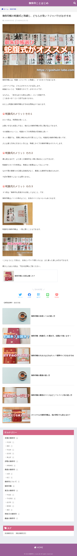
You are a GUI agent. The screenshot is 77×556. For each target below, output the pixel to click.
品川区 (10, 502)
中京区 (10, 442)
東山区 (10, 457)
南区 (9, 446)
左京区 (10, 453)
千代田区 (11, 498)
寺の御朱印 (9, 533)
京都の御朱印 (11, 438)
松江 (9, 477)
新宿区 (10, 506)
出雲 (9, 474)
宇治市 (10, 450)
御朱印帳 (17, 303)
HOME (39, 547)
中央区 (10, 495)
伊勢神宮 (11, 465)
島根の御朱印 (11, 470)
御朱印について (12, 482)
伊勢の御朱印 (11, 461)
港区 (9, 510)
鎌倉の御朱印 (11, 518)
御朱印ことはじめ (39, 3)
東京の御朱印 (11, 491)
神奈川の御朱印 (12, 514)
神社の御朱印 (21, 533)
